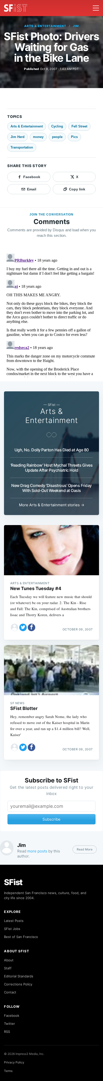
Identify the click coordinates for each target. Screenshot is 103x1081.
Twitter (9, 1024)
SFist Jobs (12, 929)
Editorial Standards (18, 976)
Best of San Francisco (21, 937)
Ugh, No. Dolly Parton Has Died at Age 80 (51, 449)
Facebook (11, 1016)
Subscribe (51, 819)
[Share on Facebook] (31, 627)
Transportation (21, 147)
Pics (74, 137)
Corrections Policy (18, 984)
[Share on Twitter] (23, 627)
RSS (7, 1032)
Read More (84, 849)
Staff (8, 968)
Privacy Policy (14, 1062)
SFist (13, 882)
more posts (37, 851)
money (38, 137)
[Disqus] (51, 314)
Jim (76, 26)
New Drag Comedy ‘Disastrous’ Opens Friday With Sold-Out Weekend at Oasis (51, 488)
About (9, 960)
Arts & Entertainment (45, 26)
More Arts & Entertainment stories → (51, 504)
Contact (10, 992)
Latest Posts (14, 921)
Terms (8, 1071)
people (57, 137)
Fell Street (79, 126)
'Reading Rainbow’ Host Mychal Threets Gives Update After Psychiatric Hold (51, 468)
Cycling (57, 126)
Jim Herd (17, 137)
